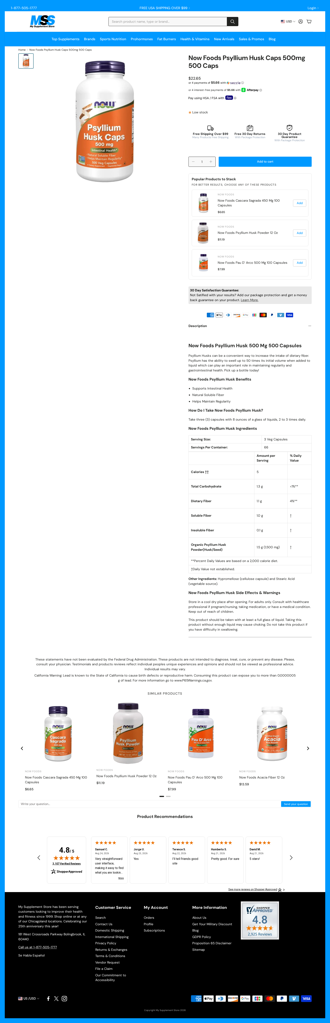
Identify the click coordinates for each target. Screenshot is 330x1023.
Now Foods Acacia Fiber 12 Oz (262, 777)
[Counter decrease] (193, 161)
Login (312, 8)
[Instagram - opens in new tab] (64, 998)
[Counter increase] (210, 161)
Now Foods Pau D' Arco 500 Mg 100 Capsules (252, 263)
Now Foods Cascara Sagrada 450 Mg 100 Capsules (249, 203)
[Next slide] (308, 748)
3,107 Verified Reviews (67, 863)
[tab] (161, 796)
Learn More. (249, 300)
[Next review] (291, 857)
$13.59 (244, 784)
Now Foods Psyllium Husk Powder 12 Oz (248, 233)
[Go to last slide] (22, 748)
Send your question (296, 804)
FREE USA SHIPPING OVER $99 (163, 8)
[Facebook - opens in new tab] (48, 998)
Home (22, 49)
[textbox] (149, 804)
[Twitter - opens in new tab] (56, 998)
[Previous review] (39, 857)
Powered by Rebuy (250, 276)
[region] (250, 233)
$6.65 (221, 212)
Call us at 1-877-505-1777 (37, 947)
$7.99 (221, 269)
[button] (173, 21)
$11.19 (221, 239)
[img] (66, 857)
